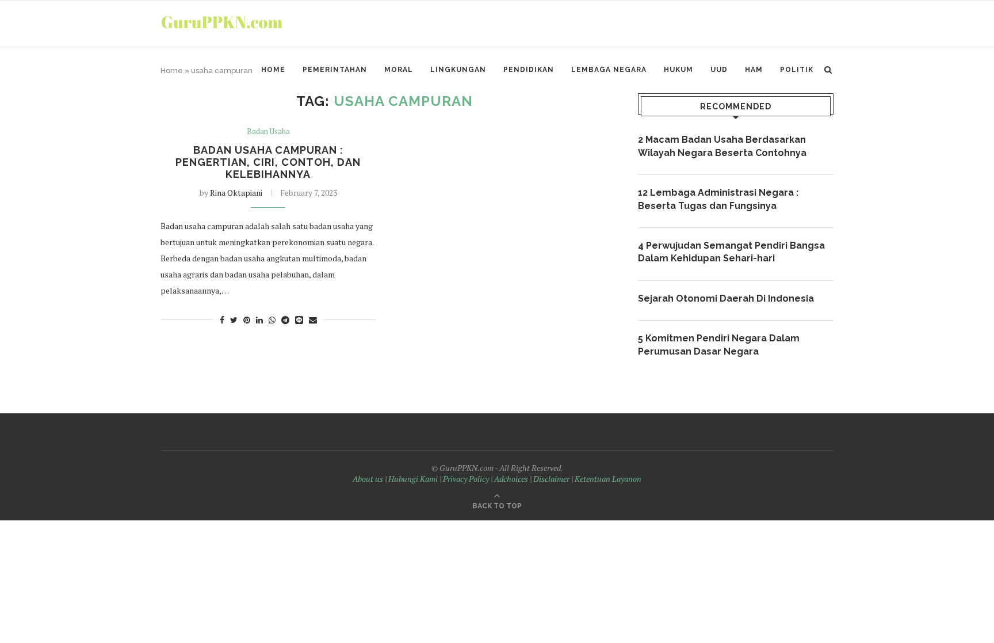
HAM (754, 70)
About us (368, 478)
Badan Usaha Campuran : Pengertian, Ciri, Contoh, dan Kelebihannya (268, 162)
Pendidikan (528, 70)
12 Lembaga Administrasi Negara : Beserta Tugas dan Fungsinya (718, 199)
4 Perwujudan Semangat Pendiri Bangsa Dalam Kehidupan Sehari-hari (731, 252)
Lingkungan (458, 70)
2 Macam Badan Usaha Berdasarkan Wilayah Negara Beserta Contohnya (722, 146)
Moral (398, 70)
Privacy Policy (466, 478)
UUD (719, 70)
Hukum (678, 70)
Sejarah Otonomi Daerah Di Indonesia (726, 298)
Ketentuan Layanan (608, 478)
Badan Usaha (268, 131)
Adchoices (511, 478)
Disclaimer (551, 478)
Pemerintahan (335, 70)
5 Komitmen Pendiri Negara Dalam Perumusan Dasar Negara (719, 344)
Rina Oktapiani (236, 192)
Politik (796, 70)
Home (273, 70)
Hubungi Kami (413, 478)
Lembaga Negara (609, 70)
